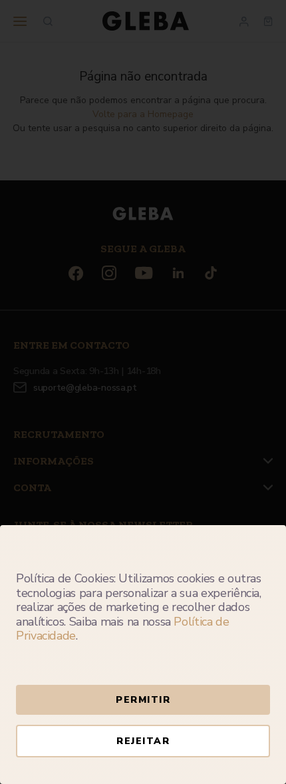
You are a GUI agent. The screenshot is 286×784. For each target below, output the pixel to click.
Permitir (143, 699)
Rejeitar (143, 741)
